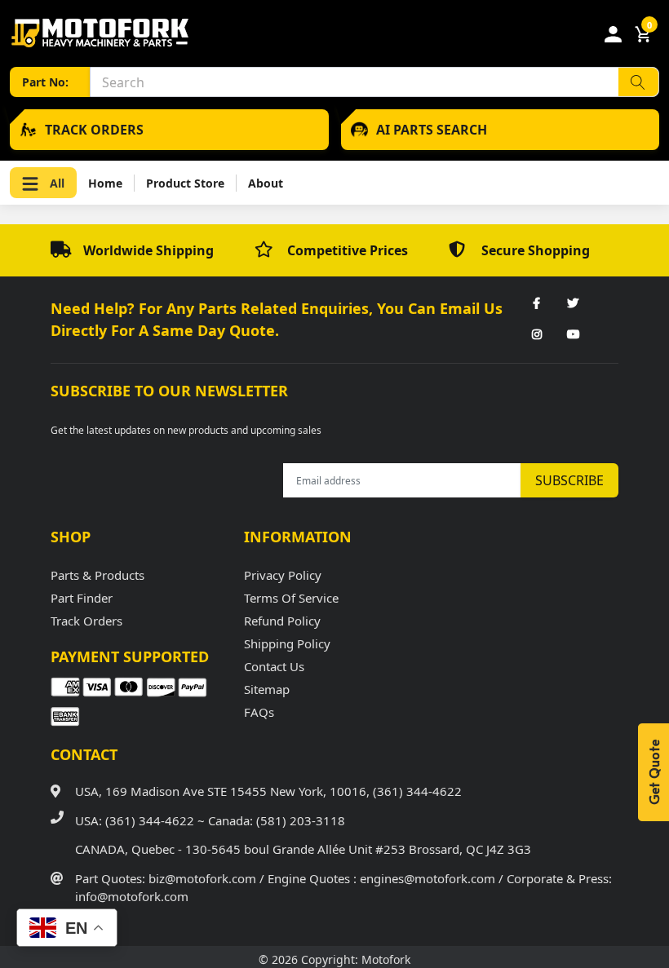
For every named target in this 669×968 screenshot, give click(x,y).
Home (105, 183)
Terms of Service (291, 598)
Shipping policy (287, 643)
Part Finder (82, 598)
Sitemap (267, 689)
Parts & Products (97, 575)
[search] (638, 82)
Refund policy (282, 620)
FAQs (259, 712)
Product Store (185, 183)
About (265, 183)
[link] (537, 304)
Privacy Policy (282, 575)
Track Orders (86, 620)
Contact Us (274, 666)
